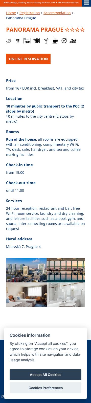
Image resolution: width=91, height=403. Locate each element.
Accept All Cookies (45, 375)
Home (11, 12)
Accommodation (57, 12)
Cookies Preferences (46, 388)
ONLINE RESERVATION (28, 58)
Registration (29, 12)
